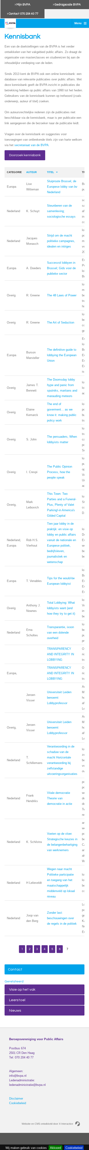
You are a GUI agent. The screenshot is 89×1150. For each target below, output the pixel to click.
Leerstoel (17, 1000)
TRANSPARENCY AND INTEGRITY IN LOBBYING (60, 654)
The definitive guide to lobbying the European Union (61, 355)
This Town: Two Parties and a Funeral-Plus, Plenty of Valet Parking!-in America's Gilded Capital (61, 504)
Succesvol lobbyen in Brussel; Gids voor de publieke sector (61, 268)
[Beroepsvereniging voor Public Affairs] (10, 23)
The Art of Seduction (60, 322)
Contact (15, 969)
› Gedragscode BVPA (67, 4)
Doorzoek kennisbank (25, 155)
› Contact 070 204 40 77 (22, 13)
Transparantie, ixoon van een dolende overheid (60, 632)
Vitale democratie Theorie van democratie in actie (59, 798)
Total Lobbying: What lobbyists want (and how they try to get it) (61, 608)
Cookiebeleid (17, 1103)
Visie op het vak (22, 989)
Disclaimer (16, 1098)
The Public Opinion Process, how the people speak (59, 472)
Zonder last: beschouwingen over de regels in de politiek (62, 918)
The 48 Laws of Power (61, 295)
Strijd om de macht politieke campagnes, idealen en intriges (61, 241)
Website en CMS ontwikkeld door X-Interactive (47, 1123)
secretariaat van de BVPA (31, 145)
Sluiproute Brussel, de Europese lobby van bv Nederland (62, 186)
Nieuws (15, 1010)
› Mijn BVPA (22, 4)
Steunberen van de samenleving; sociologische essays (61, 211)
